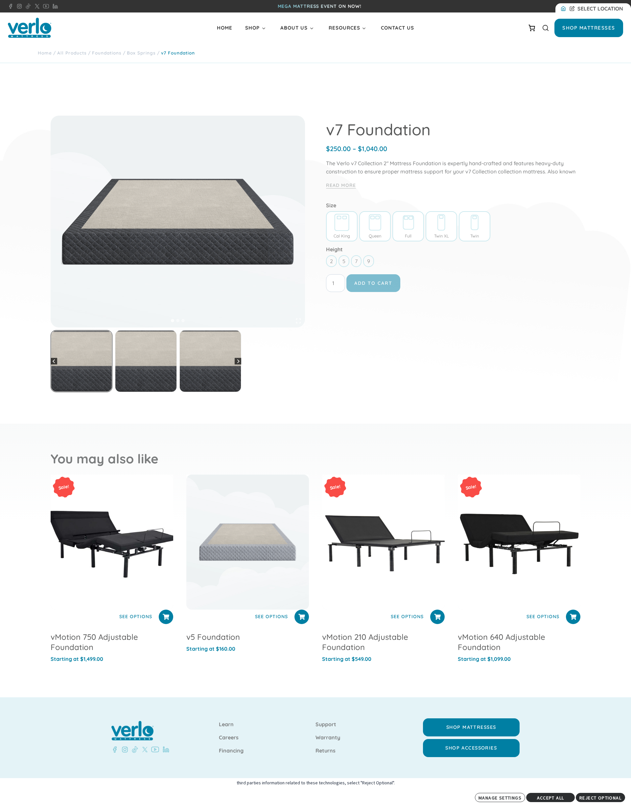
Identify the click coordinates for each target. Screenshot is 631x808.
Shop (252, 28)
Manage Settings (500, 798)
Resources (344, 28)
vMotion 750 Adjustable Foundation (94, 642)
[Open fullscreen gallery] (298, 321)
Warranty (328, 737)
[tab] (172, 320)
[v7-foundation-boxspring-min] (178, 221)
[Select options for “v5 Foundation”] (301, 617)
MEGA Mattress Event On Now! (320, 6)
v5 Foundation (213, 637)
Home (224, 28)
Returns (326, 750)
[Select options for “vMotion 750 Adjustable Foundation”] (166, 617)
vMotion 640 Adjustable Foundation (501, 642)
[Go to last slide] (54, 361)
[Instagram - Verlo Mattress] (18, 6)
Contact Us (397, 28)
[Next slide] (238, 361)
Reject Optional (600, 798)
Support (326, 724)
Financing (231, 750)
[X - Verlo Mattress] (35, 6)
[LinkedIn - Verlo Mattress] (54, 6)
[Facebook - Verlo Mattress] (10, 6)
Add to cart (373, 283)
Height (334, 249)
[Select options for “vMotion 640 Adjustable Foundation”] (573, 617)
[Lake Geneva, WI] (565, 9)
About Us (294, 28)
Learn (226, 724)
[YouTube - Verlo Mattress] (44, 6)
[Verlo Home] (29, 28)
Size (331, 205)
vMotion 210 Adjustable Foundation (365, 642)
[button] (81, 361)
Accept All (550, 798)
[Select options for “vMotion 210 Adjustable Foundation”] (437, 617)
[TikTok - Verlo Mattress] (27, 6)
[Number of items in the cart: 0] (531, 27)
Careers (229, 737)
